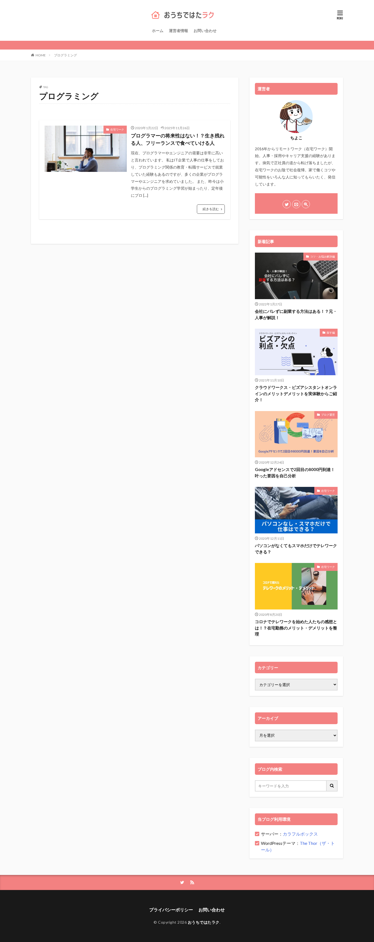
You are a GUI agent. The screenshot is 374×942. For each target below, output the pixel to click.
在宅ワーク (117, 129)
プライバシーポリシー (171, 909)
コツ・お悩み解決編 (322, 256)
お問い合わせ (205, 30)
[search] (332, 785)
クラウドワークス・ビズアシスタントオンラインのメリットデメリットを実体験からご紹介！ (296, 393)
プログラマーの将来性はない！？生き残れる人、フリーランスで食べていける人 (178, 139)
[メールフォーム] (296, 204)
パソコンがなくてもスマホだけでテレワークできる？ (296, 548)
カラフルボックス (300, 833)
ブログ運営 (328, 414)
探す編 (331, 332)
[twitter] (287, 204)
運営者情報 (178, 30)
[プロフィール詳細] (306, 204)
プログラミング (65, 55)
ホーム (157, 30)
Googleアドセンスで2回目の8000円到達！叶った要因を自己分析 (295, 472)
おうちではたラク (204, 922)
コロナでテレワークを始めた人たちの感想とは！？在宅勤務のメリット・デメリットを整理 (296, 627)
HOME (41, 55)
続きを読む (211, 209)
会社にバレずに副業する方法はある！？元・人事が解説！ (296, 314)
